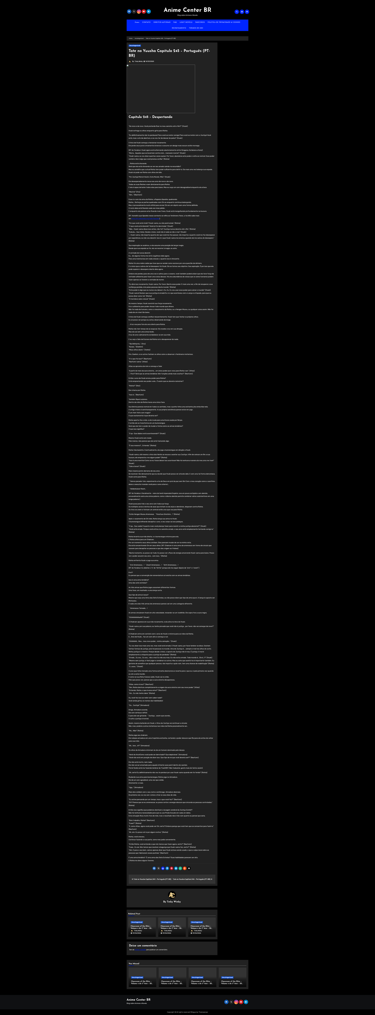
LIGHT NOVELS (186, 22)
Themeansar (203, 1012)
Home (137, 22)
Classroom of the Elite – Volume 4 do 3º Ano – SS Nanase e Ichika (231, 984)
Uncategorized (134, 45)
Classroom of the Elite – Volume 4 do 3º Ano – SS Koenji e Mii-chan (201, 928)
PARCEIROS (200, 22)
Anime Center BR (187, 10)
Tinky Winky (139, 61)
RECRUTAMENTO (179, 28)
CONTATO (146, 22)
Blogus (193, 1012)
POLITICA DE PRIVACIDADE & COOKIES (224, 22)
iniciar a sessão (140, 950)
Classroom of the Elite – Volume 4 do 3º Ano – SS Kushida (141, 928)
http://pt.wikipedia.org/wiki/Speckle (145, 219)
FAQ (175, 22)
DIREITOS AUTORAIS (162, 22)
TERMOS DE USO (196, 28)
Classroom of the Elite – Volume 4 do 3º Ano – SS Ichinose (171, 928)
